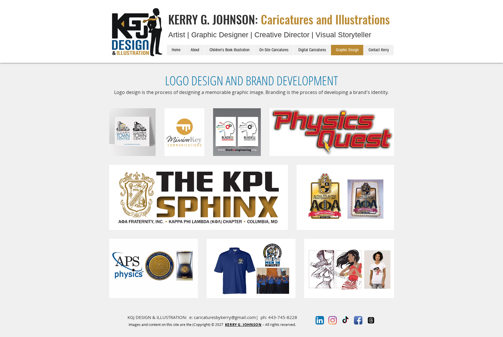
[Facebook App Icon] (358, 320)
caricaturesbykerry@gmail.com (225, 317)
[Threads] (371, 320)
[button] (156, 51)
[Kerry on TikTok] (345, 320)
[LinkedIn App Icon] (320, 320)
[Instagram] (332, 320)
